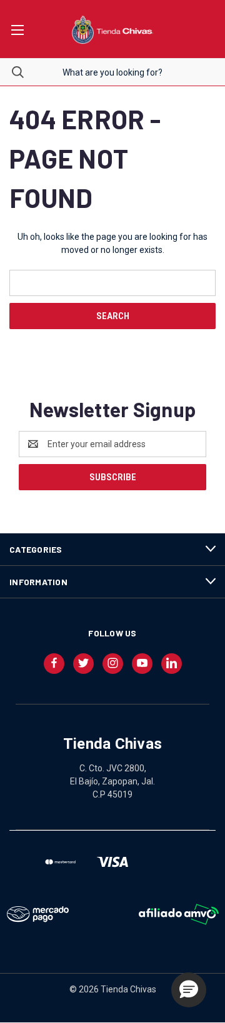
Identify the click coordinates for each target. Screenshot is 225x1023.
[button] (188, 989)
